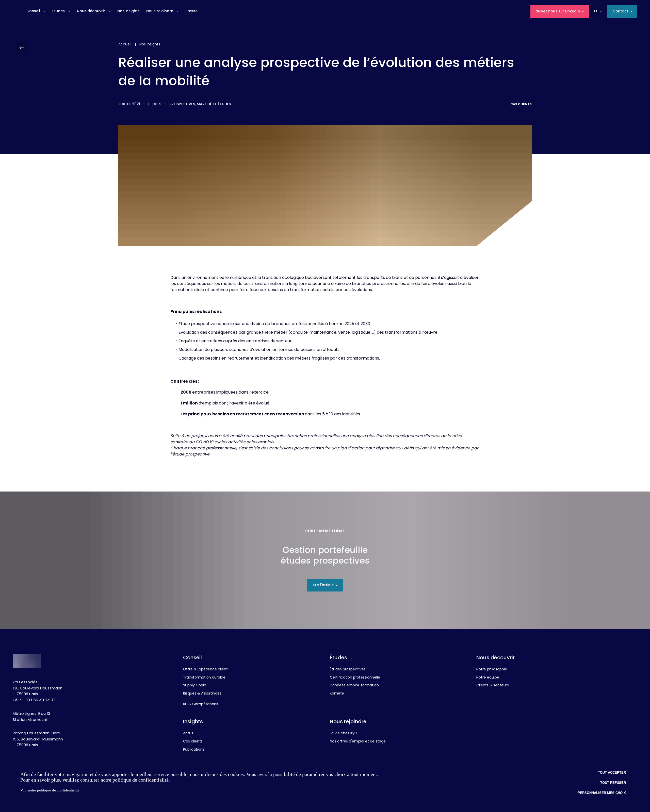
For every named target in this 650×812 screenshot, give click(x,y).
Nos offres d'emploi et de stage (358, 742)
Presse (191, 11)
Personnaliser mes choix (602, 793)
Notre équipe (487, 678)
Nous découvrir (91, 11)
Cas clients (193, 742)
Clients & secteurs (492, 685)
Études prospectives (348, 669)
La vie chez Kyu (343, 733)
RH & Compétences (200, 704)
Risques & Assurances (202, 694)
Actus (188, 733)
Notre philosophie (491, 669)
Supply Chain (194, 685)
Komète (337, 694)
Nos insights (128, 11)
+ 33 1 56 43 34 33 (38, 700)
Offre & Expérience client (205, 669)
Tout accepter (612, 772)
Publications (193, 750)
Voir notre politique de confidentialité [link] (49, 790)
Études (58, 11)
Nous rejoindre (159, 11)
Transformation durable (204, 678)
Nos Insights (149, 44)
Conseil (33, 11)
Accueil (124, 44)
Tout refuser (613, 783)
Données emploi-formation (354, 685)
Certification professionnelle (355, 678)
